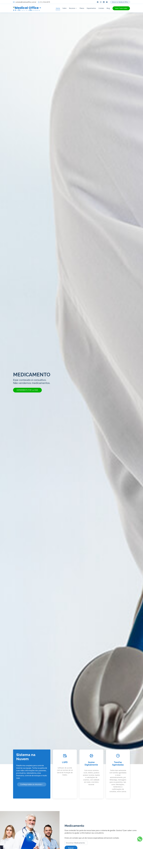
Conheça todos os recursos (31, 784)
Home (58, 8)
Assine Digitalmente (91, 763)
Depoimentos (91, 8)
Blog (108, 8)
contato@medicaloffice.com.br (25, 2)
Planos (82, 8)
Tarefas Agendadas (118, 763)
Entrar (120, 2)
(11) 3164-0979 (45, 2)
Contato (101, 8)
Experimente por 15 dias (27, 390)
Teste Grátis (121, 8)
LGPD (65, 762)
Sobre (64, 8)
